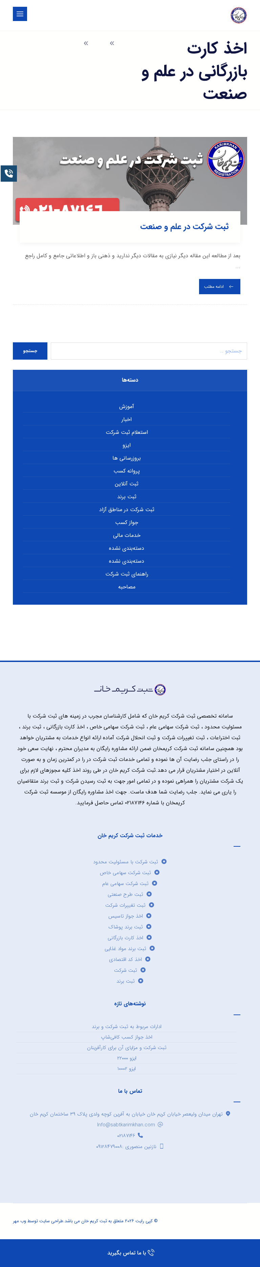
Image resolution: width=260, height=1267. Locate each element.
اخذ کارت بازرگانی (125, 938)
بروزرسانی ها (126, 458)
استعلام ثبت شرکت (127, 432)
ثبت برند (126, 496)
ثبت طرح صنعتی (125, 894)
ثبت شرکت (125, 970)
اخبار (127, 419)
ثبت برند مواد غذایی (125, 949)
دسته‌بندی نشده (126, 548)
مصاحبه (126, 587)
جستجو (30, 351)
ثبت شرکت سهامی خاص (125, 873)
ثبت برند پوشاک (125, 927)
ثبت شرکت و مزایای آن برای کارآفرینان (127, 1048)
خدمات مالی (126, 535)
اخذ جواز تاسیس (125, 916)
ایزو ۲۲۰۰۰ (126, 1058)
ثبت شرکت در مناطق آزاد (126, 509)
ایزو (127, 445)
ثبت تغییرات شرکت (125, 905)
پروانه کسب (126, 471)
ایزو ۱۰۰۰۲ (126, 1069)
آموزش (126, 406)
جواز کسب (126, 522)
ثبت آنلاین (126, 484)
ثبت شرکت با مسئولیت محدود (125, 862)
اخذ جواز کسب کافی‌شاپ (126, 1037)
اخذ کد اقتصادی (125, 960)
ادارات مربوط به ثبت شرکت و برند (126, 1027)
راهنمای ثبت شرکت (126, 574)
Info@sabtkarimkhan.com (126, 1125)
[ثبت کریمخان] (238, 15)
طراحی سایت (51, 1221)
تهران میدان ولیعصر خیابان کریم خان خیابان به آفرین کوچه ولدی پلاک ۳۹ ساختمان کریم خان (126, 1114)
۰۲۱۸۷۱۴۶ (126, 1136)
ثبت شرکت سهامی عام (125, 884)
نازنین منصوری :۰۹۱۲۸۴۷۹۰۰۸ (126, 1147)
